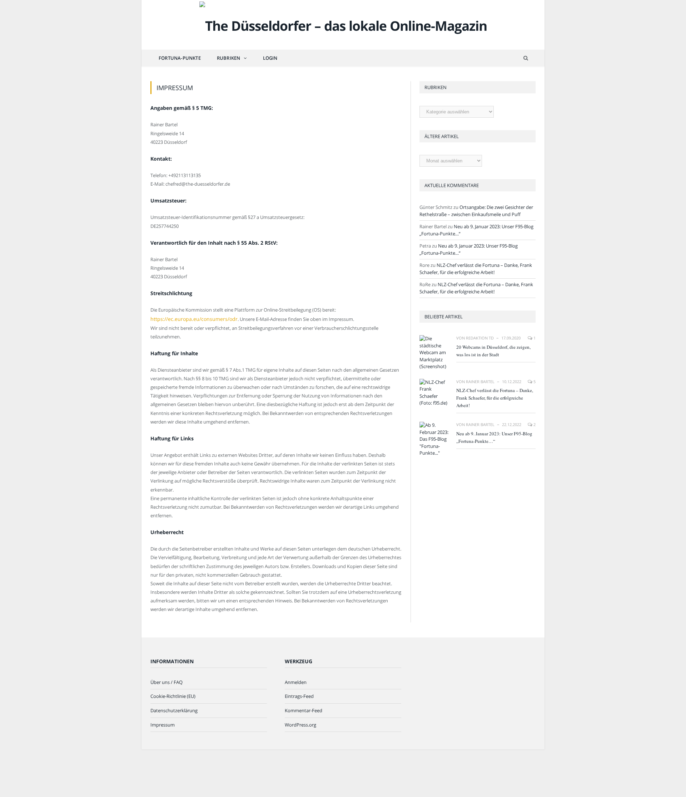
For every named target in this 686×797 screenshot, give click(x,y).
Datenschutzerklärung (174, 709)
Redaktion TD (480, 338)
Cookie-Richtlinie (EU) (172, 695)
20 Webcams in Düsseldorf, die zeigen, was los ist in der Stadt (493, 351)
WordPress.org (300, 724)
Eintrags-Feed (299, 695)
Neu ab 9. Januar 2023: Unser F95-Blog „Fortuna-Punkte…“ (494, 437)
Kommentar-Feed (303, 709)
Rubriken (228, 58)
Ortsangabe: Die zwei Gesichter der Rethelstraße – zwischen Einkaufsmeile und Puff (476, 210)
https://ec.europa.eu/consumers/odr (189, 319)
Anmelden (296, 681)
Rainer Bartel (480, 381)
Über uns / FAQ (166, 681)
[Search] (526, 58)
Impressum (162, 724)
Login (270, 58)
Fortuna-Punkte (180, 58)
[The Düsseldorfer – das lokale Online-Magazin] (343, 24)
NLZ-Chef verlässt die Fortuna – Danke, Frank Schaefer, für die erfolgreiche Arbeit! (475, 268)
